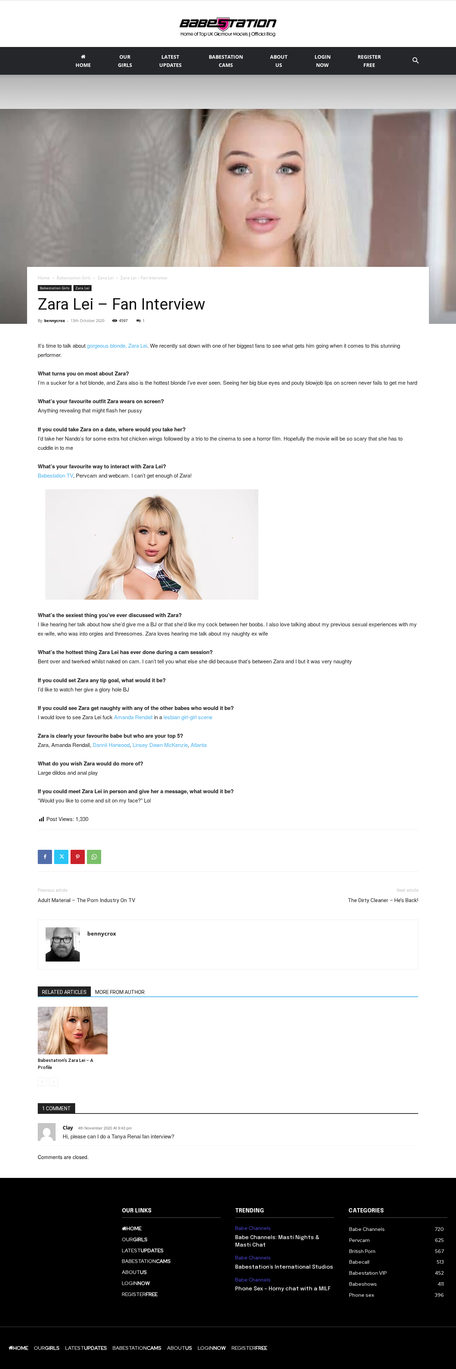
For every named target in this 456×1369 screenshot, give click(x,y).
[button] (415, 61)
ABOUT (278, 60)
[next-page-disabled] (53, 1081)
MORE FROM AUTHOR (120, 992)
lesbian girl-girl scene (188, 717)
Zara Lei (106, 278)
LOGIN (323, 60)
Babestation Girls (74, 278)
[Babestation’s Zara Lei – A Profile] (73, 1031)
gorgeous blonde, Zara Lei (117, 345)
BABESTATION (226, 60)
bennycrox (54, 320)
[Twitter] (61, 857)
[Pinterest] (78, 857)
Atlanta (199, 744)
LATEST (170, 60)
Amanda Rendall (133, 717)
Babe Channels (253, 1228)
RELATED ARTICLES (64, 992)
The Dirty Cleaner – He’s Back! (383, 900)
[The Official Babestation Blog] (228, 25)
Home (44, 278)
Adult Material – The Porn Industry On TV (86, 900)
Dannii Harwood (111, 744)
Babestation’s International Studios (284, 1267)
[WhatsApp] (94, 857)
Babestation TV (55, 475)
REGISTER (369, 60)
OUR (125, 60)
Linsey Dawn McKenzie (160, 744)
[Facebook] (45, 857)
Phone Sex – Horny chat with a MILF (283, 1289)
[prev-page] (42, 1081)
